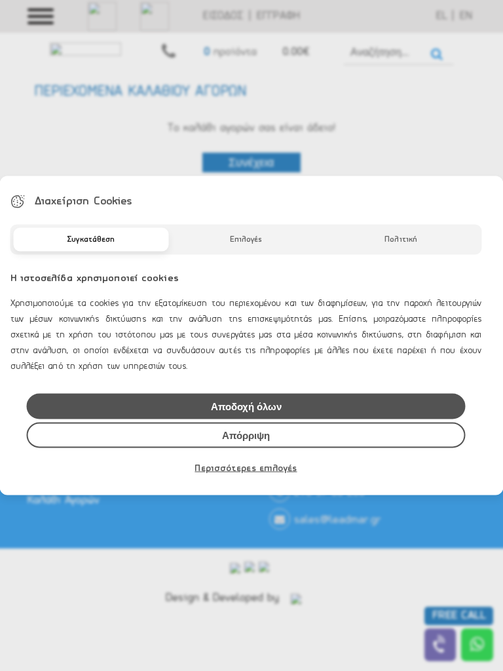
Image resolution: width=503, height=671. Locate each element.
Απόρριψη (246, 435)
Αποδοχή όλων (246, 406)
